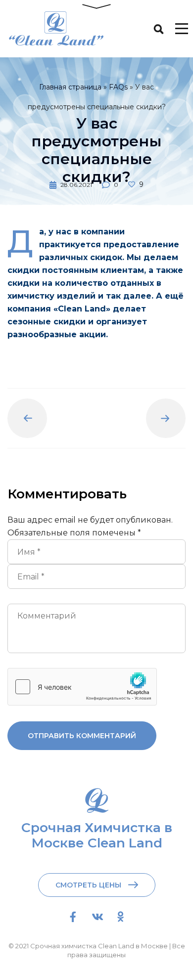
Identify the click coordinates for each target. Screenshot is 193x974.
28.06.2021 (76, 184)
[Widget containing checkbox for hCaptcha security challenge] (82, 687)
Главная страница (70, 87)
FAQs (118, 87)
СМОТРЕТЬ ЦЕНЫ (88, 885)
